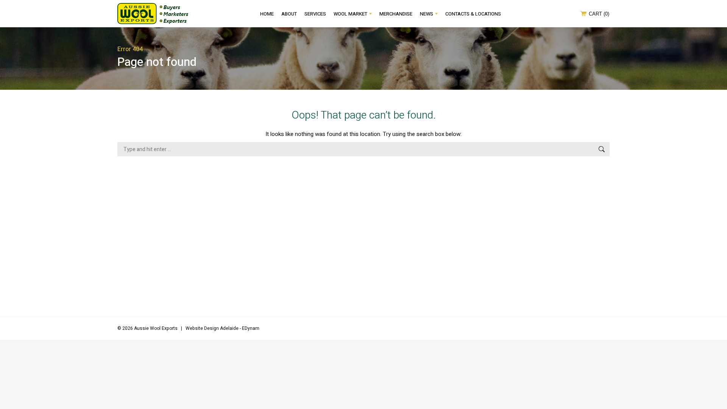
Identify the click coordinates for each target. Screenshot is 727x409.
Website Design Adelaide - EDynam (222, 328)
